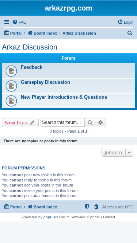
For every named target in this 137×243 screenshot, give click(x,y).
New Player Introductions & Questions (64, 97)
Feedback (31, 67)
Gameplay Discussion (45, 82)
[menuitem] (19, 22)
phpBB (49, 217)
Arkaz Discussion (29, 47)
